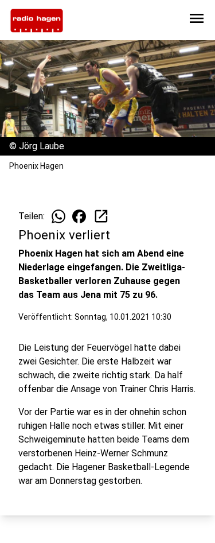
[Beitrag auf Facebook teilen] (79, 216)
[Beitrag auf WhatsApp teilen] (58, 216)
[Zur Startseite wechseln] (36, 21)
